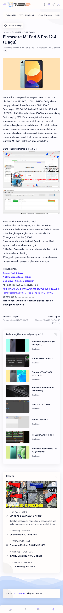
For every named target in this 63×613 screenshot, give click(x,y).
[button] (53, 4)
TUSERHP (18, 593)
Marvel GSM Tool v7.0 (42, 358)
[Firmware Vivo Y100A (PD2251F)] (17, 376)
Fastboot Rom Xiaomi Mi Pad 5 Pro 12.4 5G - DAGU (28, 292)
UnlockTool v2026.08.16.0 (23, 534)
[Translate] (48, 4)
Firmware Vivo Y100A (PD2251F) (42, 374)
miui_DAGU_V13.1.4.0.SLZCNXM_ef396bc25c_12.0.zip (31, 289)
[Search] (24, 609)
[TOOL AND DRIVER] (27, 15)
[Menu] (38, 609)
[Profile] (58, 4)
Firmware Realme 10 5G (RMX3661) (43, 343)
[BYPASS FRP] (11, 15)
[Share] (53, 609)
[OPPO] (24, 512)
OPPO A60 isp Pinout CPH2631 (26, 516)
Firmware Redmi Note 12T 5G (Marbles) (44, 450)
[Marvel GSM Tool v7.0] (17, 360)
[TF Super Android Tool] (17, 437)
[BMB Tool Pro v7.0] (17, 406)
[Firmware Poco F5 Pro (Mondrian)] (17, 391)
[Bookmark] (43, 4)
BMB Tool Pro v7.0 (41, 404)
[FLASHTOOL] (27, 551)
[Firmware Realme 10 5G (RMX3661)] (17, 345)
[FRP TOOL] (28, 562)
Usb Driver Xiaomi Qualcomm (18, 281)
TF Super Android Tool (43, 434)
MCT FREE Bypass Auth (22, 566)
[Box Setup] (16, 530)
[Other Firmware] (45, 15)
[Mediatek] (26, 530)
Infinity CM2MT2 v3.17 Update (26, 555)
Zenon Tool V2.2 (40, 419)
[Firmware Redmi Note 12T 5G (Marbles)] (17, 452)
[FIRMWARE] (16, 541)
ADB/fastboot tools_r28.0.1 (17, 277)
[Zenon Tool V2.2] (17, 422)
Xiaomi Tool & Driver (13, 273)
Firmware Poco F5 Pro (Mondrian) (43, 389)
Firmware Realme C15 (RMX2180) (27, 545)
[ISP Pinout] (16, 512)
